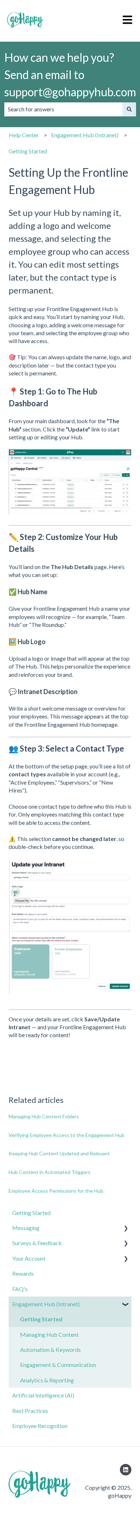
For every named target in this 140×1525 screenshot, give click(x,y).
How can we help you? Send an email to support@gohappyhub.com (70, 74)
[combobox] (63, 109)
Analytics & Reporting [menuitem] (47, 1380)
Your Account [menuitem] (29, 1258)
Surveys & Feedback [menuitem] (37, 1242)
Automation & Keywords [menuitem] (50, 1349)
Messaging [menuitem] (25, 1227)
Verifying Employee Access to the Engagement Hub (67, 1135)
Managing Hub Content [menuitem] (49, 1334)
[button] (125, 1228)
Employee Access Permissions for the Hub (56, 1191)
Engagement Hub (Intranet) (84, 134)
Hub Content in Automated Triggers (49, 1172)
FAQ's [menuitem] (20, 1288)
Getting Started (28, 151)
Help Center (24, 134)
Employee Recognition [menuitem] (39, 1425)
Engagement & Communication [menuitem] (58, 1364)
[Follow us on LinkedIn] (125, 1469)
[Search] (129, 109)
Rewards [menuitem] (23, 1273)
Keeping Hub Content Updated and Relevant (59, 1153)
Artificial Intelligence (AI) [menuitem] (43, 1395)
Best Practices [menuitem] (30, 1410)
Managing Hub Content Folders (44, 1116)
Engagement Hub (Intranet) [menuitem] (46, 1303)
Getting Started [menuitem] (31, 1212)
